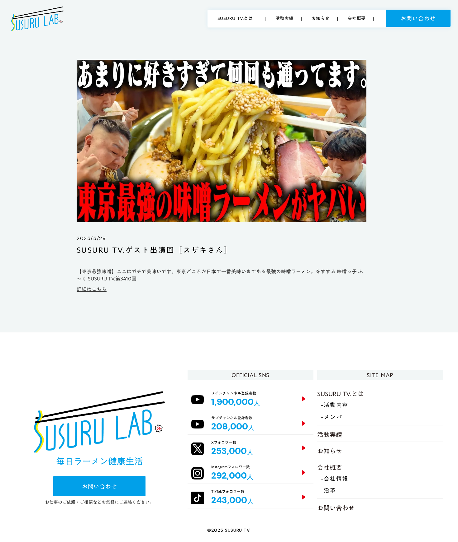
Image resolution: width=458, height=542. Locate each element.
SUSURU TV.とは (340, 393)
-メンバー (334, 417)
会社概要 (329, 467)
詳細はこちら (92, 289)
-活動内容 (334, 405)
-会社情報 (334, 479)
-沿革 (328, 491)
